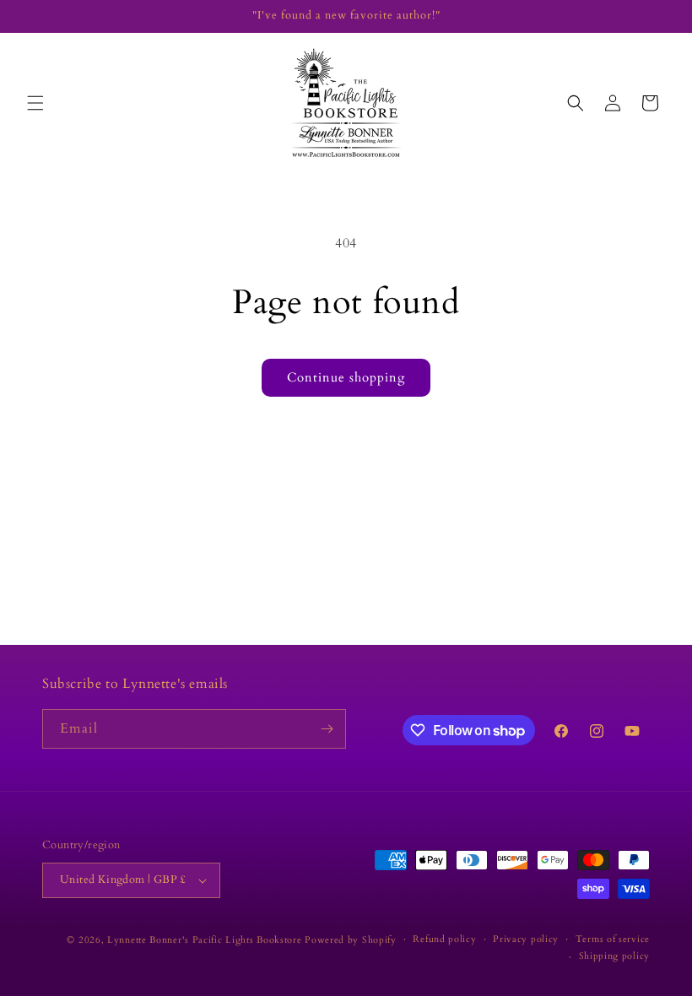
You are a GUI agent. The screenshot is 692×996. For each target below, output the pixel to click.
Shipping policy (615, 956)
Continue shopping (346, 377)
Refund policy (444, 939)
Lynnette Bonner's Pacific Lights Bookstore (204, 940)
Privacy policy (526, 939)
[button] (35, 103)
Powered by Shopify (351, 940)
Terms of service (613, 939)
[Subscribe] (326, 729)
